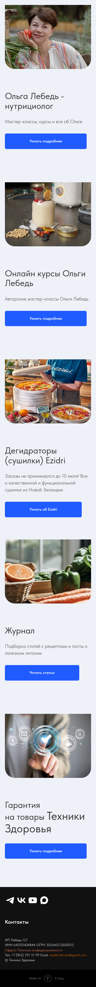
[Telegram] (10, 900)
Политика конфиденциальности (39, 950)
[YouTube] (33, 900)
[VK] (21, 900)
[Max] (44, 900)
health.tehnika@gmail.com (68, 955)
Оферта (10, 950)
